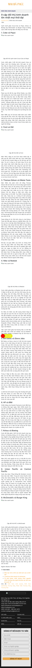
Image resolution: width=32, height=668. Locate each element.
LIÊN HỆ (19, 624)
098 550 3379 (15, 609)
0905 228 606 (5, 609)
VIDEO (18, 617)
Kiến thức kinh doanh (15, 584)
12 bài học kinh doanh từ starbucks (14, 576)
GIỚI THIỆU (4, 614)
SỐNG (2, 624)
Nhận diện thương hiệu (23, 585)
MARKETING (4, 620)
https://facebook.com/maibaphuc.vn (12, 605)
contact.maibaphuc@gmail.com (10, 611)
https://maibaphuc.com (8, 607)
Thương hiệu (4, 587)
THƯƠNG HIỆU (20, 614)
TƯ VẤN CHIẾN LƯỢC (6, 617)
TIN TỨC (19, 620)
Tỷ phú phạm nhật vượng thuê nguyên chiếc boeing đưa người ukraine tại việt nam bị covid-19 (17, 580)
